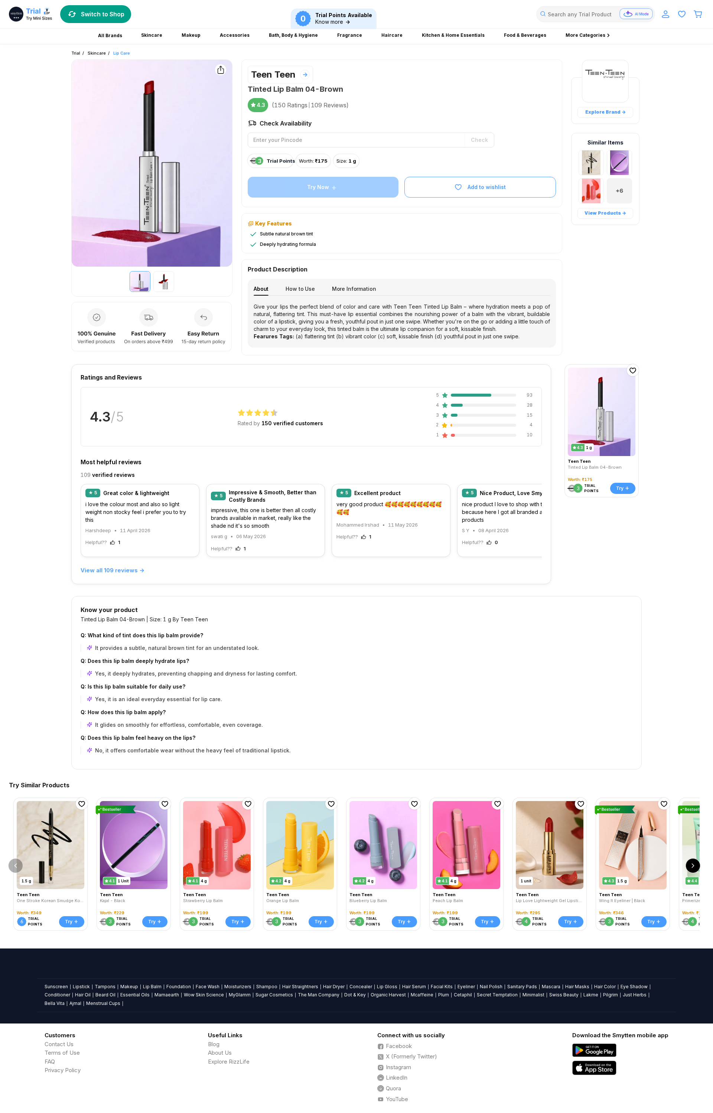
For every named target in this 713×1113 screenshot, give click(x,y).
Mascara (551, 986)
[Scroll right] (693, 865)
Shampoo (266, 986)
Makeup (129, 986)
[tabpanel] (402, 321)
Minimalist (533, 995)
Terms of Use (62, 1052)
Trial (75, 53)
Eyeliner (466, 986)
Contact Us (59, 1044)
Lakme (590, 995)
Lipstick (81, 986)
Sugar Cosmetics (274, 995)
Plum (443, 995)
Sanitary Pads (522, 986)
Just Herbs (635, 995)
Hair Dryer (334, 986)
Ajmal (75, 1003)
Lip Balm (152, 986)
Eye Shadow (634, 986)
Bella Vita (55, 1003)
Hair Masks (577, 986)
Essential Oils (135, 995)
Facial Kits (442, 986)
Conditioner (57, 995)
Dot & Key (355, 995)
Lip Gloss (387, 986)
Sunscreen (56, 986)
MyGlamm (240, 995)
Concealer (360, 986)
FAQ (50, 1061)
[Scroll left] (15, 865)
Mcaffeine (422, 995)
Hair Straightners (300, 986)
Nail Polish (491, 986)
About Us (220, 1052)
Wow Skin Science (204, 995)
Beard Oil (105, 995)
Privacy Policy (63, 1070)
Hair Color (605, 986)
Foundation (178, 986)
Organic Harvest (388, 995)
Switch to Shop (102, 14)
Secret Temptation (497, 995)
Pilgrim (610, 995)
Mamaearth (166, 995)
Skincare (97, 53)
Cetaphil (463, 995)
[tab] (261, 289)
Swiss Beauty (564, 995)
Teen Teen (273, 74)
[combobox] (595, 14)
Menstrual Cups (103, 1003)
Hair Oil (83, 995)
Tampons (105, 986)
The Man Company (318, 995)
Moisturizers (237, 986)
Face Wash (207, 986)
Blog (213, 1044)
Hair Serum (414, 986)
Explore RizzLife (229, 1061)
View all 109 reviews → (112, 570)
